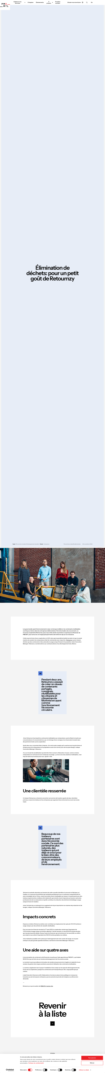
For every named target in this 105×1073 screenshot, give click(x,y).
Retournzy (69, 640)
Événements (40, 2)
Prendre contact (57, 2)
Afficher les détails (84, 1070)
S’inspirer (31, 2)
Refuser (92, 1063)
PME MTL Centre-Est (47, 986)
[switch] (45, 1070)
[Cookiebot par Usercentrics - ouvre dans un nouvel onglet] (10, 1070)
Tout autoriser (92, 1058)
